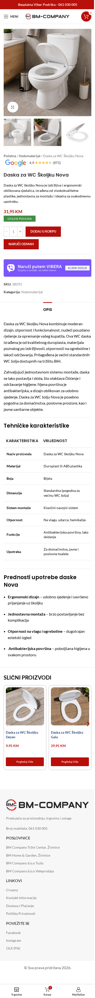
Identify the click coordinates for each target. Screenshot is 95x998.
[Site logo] (47, 16)
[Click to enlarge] (12, 107)
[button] (8, 72)
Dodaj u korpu (43, 231)
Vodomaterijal (29, 156)
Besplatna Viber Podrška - (47, 4)
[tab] (47, 309)
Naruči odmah (21, 244)
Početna (10, 156)
